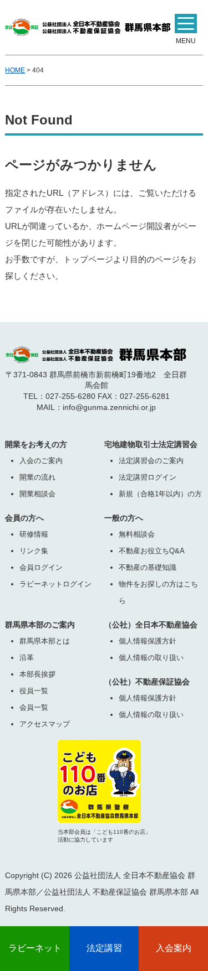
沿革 (26, 657)
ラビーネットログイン (55, 584)
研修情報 (33, 534)
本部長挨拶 (37, 674)
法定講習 (104, 948)
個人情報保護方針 (147, 641)
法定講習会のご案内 (151, 460)
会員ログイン (41, 567)
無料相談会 (137, 534)
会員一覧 (33, 707)
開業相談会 (37, 494)
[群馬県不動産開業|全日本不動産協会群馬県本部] (87, 24)
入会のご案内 (41, 460)
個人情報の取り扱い (151, 657)
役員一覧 (33, 691)
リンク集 (33, 551)
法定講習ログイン (147, 477)
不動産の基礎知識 (147, 567)
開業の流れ (37, 477)
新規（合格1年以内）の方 (160, 494)
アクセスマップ (44, 724)
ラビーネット (35, 948)
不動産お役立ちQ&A (152, 551)
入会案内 (173, 948)
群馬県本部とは (44, 641)
